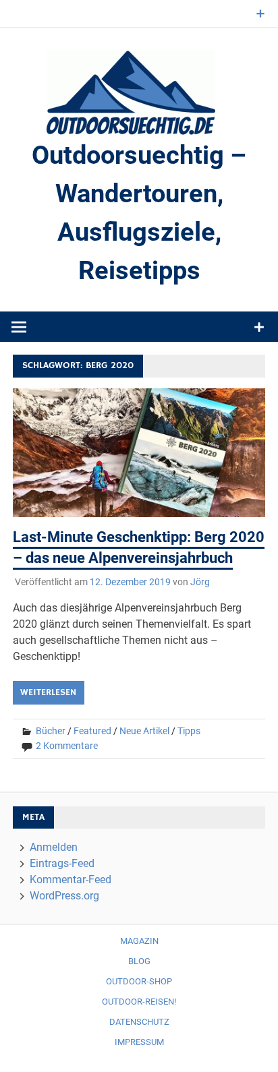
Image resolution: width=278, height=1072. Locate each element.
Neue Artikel (144, 730)
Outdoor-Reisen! (139, 1001)
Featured (92, 730)
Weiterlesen (48, 692)
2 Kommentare (67, 745)
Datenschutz (139, 1022)
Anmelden (54, 847)
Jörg (200, 581)
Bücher (50, 730)
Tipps (188, 730)
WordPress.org (64, 895)
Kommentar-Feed (70, 879)
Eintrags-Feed (62, 863)
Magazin (139, 941)
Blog (139, 961)
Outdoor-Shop (139, 981)
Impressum (139, 1042)
